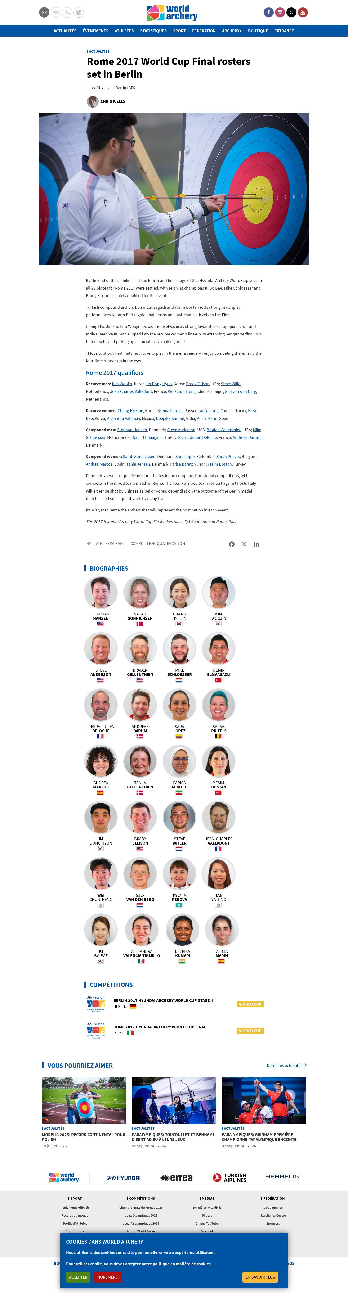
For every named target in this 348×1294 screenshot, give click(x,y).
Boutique (258, 30)
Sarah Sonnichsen (139, 456)
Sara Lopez (185, 456)
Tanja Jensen (138, 464)
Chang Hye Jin (130, 410)
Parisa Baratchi (183, 464)
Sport (179, 30)
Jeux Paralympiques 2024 (141, 1223)
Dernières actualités (284, 1065)
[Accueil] (172, 12)
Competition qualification (157, 543)
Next (312, 1113)
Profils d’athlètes (75, 1223)
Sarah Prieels (228, 456)
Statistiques (153, 30)
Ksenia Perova (170, 410)
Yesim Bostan (220, 464)
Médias (208, 1198)
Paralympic (67, 12)
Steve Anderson (181, 429)
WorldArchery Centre (78, 12)
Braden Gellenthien (224, 429)
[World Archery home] (66, 1178)
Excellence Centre (273, 1215)
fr (44, 12)
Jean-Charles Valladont (131, 391)
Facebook (268, 12)
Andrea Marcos (99, 464)
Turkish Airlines (229, 1178)
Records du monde (75, 1215)
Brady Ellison (198, 383)
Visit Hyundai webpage (123, 1178)
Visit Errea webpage (176, 1178)
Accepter (78, 1277)
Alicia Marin (207, 418)
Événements (95, 30)
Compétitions (142, 1198)
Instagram (280, 12)
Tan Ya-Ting (208, 410)
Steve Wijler (231, 383)
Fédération (204, 30)
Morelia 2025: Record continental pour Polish (83, 1137)
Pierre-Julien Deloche (197, 437)
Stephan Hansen (132, 429)
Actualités (65, 30)
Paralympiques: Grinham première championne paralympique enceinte (259, 1137)
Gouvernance (273, 1207)
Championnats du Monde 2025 (141, 1207)
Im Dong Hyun (159, 383)
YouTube (303, 12)
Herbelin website (282, 1178)
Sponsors (273, 1223)
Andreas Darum (246, 437)
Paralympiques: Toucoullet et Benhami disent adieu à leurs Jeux (173, 1137)
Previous (35, 1113)
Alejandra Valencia (123, 418)
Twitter (291, 12)
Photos (207, 1215)
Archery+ (232, 30)
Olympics (56, 12)
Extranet (284, 30)
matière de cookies (193, 1264)
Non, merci (108, 1277)
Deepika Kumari (170, 418)
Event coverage (109, 543)
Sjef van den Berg (240, 391)
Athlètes (124, 30)
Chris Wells (113, 101)
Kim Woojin (122, 383)
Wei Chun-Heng (182, 391)
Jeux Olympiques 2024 (141, 1215)
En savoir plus (260, 1277)
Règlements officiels (75, 1207)
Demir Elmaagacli (146, 437)
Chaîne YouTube (207, 1223)
